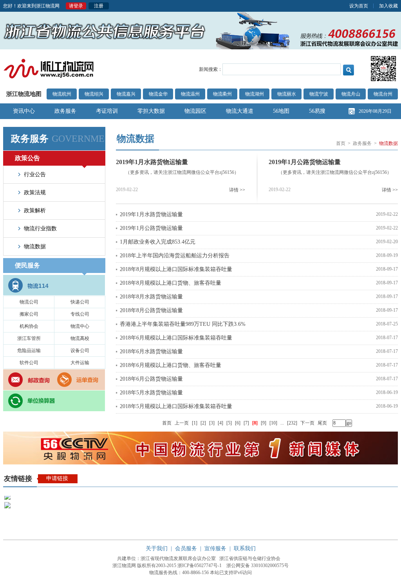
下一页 (307, 423)
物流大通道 (239, 111)
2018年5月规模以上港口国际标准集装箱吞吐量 (176, 406)
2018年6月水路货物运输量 (151, 351)
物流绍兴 (94, 94)
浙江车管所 (29, 338)
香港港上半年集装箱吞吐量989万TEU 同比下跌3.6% (183, 324)
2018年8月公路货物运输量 (151, 310)
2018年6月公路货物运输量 (151, 379)
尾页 (322, 423)
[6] (237, 423)
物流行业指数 (40, 228)
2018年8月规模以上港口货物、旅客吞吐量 (170, 283)
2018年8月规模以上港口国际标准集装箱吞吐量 (176, 269)
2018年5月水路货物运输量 (151, 393)
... (282, 423)
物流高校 (79, 338)
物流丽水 (286, 94)
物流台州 (383, 94)
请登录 (76, 6)
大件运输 (79, 362)
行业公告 (35, 174)
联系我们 (245, 548)
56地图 (281, 111)
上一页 (182, 423)
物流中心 (79, 326)
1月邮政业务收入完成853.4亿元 (157, 242)
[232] (292, 423)
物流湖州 (254, 94)
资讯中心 (24, 111)
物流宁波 (318, 94)
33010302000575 (267, 565)
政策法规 (35, 192)
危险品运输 (29, 350)
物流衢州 (222, 94)
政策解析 (35, 210)
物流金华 (158, 94)
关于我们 (157, 548)
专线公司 (79, 314)
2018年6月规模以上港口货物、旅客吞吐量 (170, 365)
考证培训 (107, 111)
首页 (340, 143)
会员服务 (186, 548)
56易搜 (317, 111)
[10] (273, 423)
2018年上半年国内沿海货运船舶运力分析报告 (174, 255)
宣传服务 (215, 548)
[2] (203, 423)
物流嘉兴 (126, 94)
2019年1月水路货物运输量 (152, 162)
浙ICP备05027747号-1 (199, 565)
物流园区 (195, 111)
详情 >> (237, 190)
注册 (98, 6)
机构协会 (29, 326)
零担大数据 (151, 111)
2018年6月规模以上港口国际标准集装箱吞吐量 (176, 338)
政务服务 (65, 111)
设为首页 (358, 6)
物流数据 (35, 246)
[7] (246, 423)
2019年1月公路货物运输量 (305, 162)
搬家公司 (29, 314)
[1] (194, 423)
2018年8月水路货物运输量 (151, 297)
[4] (220, 423)
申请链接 (57, 478)
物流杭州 (61, 94)
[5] (229, 423)
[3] (212, 423)
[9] (263, 423)
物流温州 (190, 94)
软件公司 (29, 362)
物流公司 (29, 302)
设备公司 (79, 350)
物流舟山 (350, 94)
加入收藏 (388, 6)
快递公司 (79, 302)
